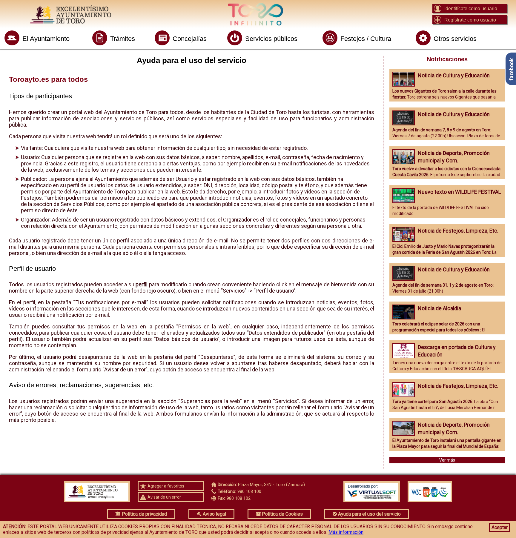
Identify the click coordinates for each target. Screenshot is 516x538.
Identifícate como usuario (470, 8)
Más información (345, 532)
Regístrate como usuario (470, 19)
